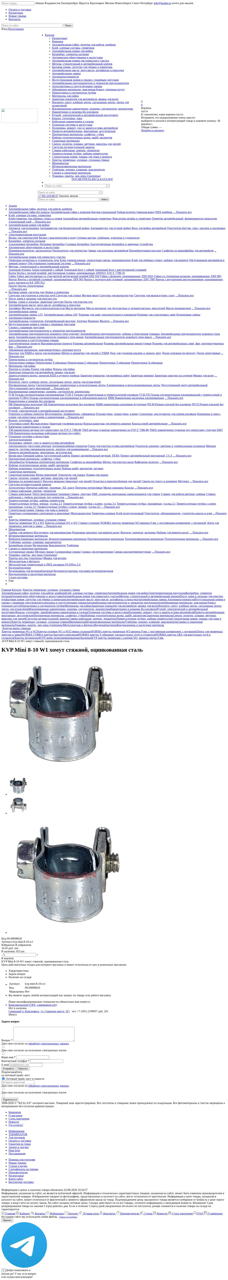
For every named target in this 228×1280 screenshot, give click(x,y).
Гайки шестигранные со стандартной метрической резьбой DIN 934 (58, 276)
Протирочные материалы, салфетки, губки (78, 134)
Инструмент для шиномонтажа (52, 532)
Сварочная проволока (22, 474)
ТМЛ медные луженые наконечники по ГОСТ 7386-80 (115, 429)
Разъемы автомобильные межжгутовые (128, 343)
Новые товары (17, 1162)
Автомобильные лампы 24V (61, 314)
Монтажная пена (81, 513)
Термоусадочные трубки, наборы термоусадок (80, 153)
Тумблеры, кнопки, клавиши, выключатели (78, 169)
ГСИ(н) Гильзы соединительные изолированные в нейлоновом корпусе (63, 397)
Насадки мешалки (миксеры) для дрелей (67, 481)
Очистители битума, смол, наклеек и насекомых (196, 228)
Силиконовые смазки (68, 551)
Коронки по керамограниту (25, 481)
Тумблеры (72, 545)
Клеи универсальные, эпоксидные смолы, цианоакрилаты (95, 260)
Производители (18, 1172)
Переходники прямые (22, 362)
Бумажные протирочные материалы (47, 462)
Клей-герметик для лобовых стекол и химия (35, 218)
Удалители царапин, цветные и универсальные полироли (170, 445)
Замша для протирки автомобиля (108, 250)
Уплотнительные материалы (181, 538)
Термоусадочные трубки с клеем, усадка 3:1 (89, 503)
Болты (12, 272)
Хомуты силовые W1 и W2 (61, 522)
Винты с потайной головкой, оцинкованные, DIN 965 (50, 279)
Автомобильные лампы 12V (26, 314)
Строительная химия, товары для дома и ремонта (82, 156)
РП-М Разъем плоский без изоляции (169, 404)
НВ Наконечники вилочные (26, 404)
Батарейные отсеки (20, 545)
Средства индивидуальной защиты (73, 147)
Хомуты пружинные (26, 637)
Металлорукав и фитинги (24, 561)
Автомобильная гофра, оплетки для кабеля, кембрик (84, 44)
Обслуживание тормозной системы (49, 263)
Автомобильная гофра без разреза (29, 212)
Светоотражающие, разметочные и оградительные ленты (70, 385)
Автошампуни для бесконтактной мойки (65, 228)
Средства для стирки (68, 295)
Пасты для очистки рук (78, 301)
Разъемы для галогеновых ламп (156, 314)
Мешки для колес (203, 375)
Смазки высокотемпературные (132, 551)
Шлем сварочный (46, 474)
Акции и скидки (19, 1147)
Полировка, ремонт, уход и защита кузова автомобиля (85, 127)
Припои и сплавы (19, 369)
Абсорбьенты (17, 462)
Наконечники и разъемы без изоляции (75, 111)
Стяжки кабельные (20, 494)
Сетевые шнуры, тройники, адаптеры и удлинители (108, 237)
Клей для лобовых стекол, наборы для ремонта (159, 260)
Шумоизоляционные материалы (71, 166)
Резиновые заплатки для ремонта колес (96, 532)
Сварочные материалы (66, 140)
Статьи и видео (18, 1166)
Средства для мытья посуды (116, 295)
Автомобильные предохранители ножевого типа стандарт (44, 333)
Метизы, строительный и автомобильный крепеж (82, 63)
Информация (16, 1131)
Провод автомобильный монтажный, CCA (146, 455)
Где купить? (16, 1125)
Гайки (12, 276)
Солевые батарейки (77, 244)
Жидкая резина (39, 423)
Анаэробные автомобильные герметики (87, 218)
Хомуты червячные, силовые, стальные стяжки (80, 159)
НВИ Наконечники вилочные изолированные (136, 397)
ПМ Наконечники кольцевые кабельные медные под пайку (45, 433)
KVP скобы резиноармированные (59, 637)
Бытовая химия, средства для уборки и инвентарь (82, 67)
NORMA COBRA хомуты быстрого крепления (50, 634)
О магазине (15, 1115)
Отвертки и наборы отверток (26, 413)
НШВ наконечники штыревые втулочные (121, 404)
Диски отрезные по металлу (179, 353)
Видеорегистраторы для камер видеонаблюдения (83, 570)
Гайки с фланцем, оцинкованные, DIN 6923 (126, 276)
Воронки (93, 321)
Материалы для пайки (65, 95)
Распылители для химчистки (69, 250)
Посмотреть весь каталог (92, 179)
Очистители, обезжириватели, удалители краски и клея (178, 513)
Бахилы (129, 487)
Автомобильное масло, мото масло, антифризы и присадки (88, 70)
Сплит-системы (18, 577)
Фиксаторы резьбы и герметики (131, 218)
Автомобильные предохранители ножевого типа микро (50, 337)
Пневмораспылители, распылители (30, 250)
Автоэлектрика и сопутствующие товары (77, 86)
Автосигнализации (20, 439)
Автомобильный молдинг (60, 321)
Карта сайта (16, 1178)
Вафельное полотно (146, 462)
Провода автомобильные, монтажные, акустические (84, 131)
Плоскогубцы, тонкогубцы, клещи (117, 413)
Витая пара (15, 455)
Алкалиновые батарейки (24, 244)
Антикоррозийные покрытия (69, 445)
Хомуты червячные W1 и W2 (26, 522)
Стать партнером (19, 1118)
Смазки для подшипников (97, 551)
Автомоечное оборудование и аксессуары (77, 57)
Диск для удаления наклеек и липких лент (135, 353)
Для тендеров (17, 1137)
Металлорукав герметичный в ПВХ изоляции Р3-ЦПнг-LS (45, 564)
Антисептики (17, 487)
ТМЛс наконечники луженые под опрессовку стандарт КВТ (186, 429)
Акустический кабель (57, 455)
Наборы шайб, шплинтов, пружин (82, 468)
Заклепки (85, 637)
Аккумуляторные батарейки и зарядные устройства (121, 244)
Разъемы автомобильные (88, 343)
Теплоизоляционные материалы (144, 538)
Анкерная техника (20, 269)
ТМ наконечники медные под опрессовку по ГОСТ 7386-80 (45, 429)
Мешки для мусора (54, 558)
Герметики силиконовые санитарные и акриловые (39, 513)
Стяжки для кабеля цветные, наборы (183, 494)
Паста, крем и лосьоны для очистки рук (33, 298)
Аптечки (82, 321)
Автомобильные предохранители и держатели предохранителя (90, 83)
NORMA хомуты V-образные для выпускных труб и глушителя (117, 634)
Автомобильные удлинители (26, 321)
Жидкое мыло (90, 295)
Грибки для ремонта (21, 532)
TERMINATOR (18, 1134)
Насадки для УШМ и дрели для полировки (35, 353)
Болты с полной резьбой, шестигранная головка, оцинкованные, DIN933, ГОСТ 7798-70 (71, 272)
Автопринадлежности (65, 76)
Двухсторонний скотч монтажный (29, 388)
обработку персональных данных (48, 1043)
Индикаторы (40, 545)
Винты (13, 279)
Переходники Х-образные (147, 362)
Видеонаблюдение (20, 567)
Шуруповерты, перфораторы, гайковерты (70, 413)
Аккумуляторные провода (24, 343)
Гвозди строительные (31, 285)
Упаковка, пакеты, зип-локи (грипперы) (76, 175)
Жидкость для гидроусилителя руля (43, 308)
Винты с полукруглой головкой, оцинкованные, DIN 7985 (119, 279)
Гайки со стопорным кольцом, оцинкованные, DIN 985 (187, 276)
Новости (14, 1121)
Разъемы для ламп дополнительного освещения (108, 314)
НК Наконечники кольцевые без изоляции (69, 404)
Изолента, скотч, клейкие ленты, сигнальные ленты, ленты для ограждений (55, 381)
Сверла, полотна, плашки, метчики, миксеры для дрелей (86, 143)
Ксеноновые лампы (188, 314)
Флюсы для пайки (64, 369)
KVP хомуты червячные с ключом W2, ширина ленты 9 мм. (127, 637)
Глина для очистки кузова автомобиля (111, 445)
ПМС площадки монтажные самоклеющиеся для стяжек (126, 494)
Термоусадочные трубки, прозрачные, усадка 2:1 (146, 503)
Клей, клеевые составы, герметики (73, 47)
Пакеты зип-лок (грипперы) (26, 558)
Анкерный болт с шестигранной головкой (120, 269)
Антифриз (15, 308)
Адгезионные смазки (21, 551)
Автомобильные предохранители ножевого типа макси (118, 337)
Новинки (57, 41)
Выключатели (57, 545)
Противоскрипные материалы (105, 538)
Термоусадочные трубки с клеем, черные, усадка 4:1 (69, 506)
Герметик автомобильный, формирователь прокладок (184, 218)
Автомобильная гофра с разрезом (70, 212)
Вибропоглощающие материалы (28, 538)
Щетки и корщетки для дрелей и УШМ (85, 353)
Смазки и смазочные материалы (71, 172)
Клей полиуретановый (130, 513)
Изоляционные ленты (22, 385)
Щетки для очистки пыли (118, 462)
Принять (7, 1220)
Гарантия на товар (20, 1143)
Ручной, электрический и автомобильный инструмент (85, 115)
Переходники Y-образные (51, 362)
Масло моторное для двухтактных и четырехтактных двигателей (125, 308)
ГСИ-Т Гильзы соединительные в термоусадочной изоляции (102, 394)
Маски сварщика (113, 487)
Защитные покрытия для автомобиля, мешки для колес (85, 99)
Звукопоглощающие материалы (67, 538)
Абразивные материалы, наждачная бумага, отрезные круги (88, 89)
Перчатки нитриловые (89, 487)
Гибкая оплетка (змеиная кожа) (135, 212)
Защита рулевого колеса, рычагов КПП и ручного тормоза (44, 375)
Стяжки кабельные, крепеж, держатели (76, 150)
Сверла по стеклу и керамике (159, 481)
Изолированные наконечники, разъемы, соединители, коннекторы (92, 108)
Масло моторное (75, 308)
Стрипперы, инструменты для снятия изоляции (167, 413)
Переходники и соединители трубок (74, 92)
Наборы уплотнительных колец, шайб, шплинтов (82, 137)
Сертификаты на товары (23, 1169)
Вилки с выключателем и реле (57, 237)
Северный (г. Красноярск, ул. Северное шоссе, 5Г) (39, 1011)
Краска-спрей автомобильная (149, 423)
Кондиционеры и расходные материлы (32, 574)
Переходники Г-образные (83, 362)
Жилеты (105, 321)
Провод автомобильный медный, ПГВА (95, 455)
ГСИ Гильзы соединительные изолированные (36, 394)
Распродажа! (59, 38)
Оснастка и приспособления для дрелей (116, 481)
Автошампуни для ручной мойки (110, 228)
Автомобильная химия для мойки (72, 51)
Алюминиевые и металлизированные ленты (133, 385)
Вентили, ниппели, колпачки (138, 532)
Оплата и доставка (20, 1140)
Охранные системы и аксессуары (72, 124)
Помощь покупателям (22, 1159)
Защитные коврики (142, 375)
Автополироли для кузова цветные (30, 445)
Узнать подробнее (68, 1217)
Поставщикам (17, 1153)
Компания (15, 1112)
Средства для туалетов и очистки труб (32, 295)
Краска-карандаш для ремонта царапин (107, 423)
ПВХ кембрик (163, 212)
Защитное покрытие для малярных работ (105, 375)
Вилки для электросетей (23, 237)
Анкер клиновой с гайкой (47, 269)
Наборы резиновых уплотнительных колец (35, 468)
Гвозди (13, 285)
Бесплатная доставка (21, 1182)
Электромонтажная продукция (27, 234)
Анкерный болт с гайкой (79, 269)
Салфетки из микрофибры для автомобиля (187, 250)
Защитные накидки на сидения (173, 375)
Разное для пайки (41, 369)
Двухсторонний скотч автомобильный (184, 385)
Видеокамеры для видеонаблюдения (31, 570)
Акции (13, 205)
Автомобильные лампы (66, 73)
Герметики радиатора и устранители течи (34, 260)
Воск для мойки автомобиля (149, 228)
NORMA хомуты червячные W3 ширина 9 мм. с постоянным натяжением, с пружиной (153, 522)
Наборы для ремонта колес (173, 532)
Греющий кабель (33, 455)
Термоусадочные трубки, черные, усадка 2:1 (35, 503)
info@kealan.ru (162, 3)
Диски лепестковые (208, 353)
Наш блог (14, 1150)
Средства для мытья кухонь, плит (154, 295)
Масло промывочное (178, 308)
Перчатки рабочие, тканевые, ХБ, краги (50, 487)
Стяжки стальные (89, 522)
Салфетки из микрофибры (86, 462)
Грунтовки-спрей (19, 423)
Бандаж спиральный (103, 212)
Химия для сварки (97, 474)
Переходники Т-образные (114, 362)
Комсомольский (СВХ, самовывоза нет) (33, 1004)
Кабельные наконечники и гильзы (73, 121)
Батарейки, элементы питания (70, 54)
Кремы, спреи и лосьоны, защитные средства (36, 301)
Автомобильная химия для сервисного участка (80, 60)
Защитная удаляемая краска (66, 423)
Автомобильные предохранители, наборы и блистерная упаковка (120, 333)
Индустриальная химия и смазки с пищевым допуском (85, 79)
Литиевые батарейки (52, 244)
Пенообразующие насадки (145, 250)
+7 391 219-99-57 (48, 195)
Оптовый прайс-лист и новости (24, 1078)
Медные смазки (44, 551)
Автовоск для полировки (24, 228)
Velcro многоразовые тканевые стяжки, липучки (61, 494)
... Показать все (182, 212)
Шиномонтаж (60, 163)
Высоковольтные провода (56, 343)
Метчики (183, 481)
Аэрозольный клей (20, 221)
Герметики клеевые (103, 513)
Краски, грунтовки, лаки (67, 118)
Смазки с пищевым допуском (26, 327)
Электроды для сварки (71, 474)
